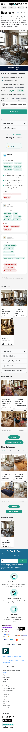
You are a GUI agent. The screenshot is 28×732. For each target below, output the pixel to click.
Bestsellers (5, 683)
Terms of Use (6, 657)
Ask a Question (6, 119)
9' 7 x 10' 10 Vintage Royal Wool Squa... (6, 340)
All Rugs (4, 7)
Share (16, 119)
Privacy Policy (6, 565)
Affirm (4, 681)
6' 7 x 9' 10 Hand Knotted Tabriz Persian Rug (6, 432)
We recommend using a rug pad (19, 99)
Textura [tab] (4, 451)
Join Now (22, 561)
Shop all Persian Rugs (14, 442)
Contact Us (5, 694)
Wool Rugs (21, 7)
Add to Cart (14, 112)
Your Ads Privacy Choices (10, 660)
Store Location (6, 677)
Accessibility (5, 708)
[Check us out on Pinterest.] (13, 717)
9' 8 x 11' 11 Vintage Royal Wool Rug (6, 311)
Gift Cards (5, 673)
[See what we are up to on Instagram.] (7, 717)
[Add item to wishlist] (11, 290)
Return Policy (6, 705)
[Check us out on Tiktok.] (10, 717)
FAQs (3, 699)
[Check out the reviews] (8, 726)
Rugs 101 (4, 703)
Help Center (5, 701)
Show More (14, 437)
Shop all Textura (14, 511)
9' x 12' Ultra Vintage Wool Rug (19, 311)
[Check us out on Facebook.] (3, 717)
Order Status (6, 697)
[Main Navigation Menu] (2, 4)
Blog (3, 675)
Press (4, 710)
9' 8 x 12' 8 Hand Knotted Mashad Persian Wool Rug (20, 432)
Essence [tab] (12, 451)
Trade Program (6, 686)
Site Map (5, 679)
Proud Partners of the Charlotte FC (12, 670)
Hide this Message (12, 26)
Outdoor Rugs (12, 7)
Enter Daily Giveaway (8, 688)
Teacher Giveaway (7, 690)
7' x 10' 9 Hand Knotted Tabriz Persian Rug (19, 401)
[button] (13, 31)
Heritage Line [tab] (22, 451)
